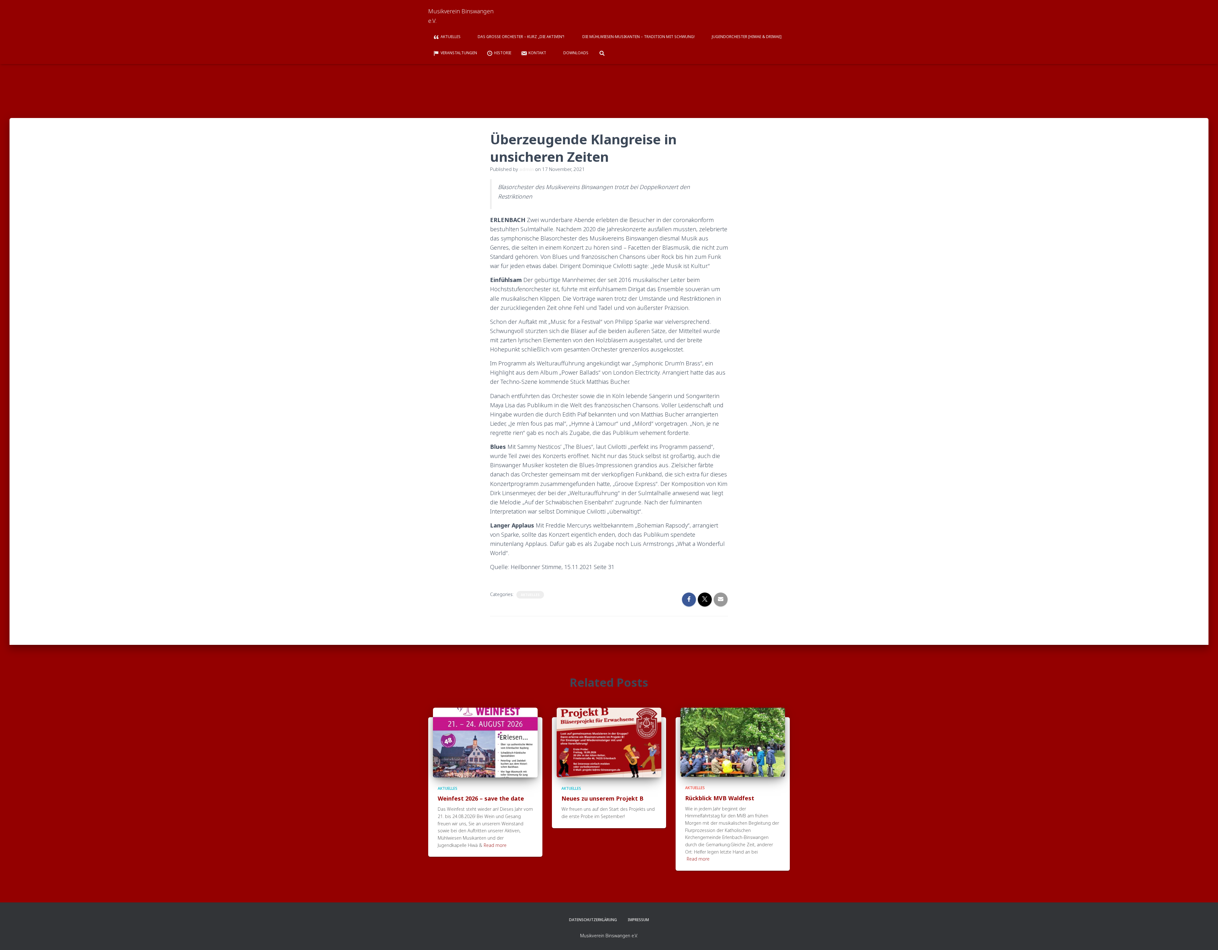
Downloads (575, 53)
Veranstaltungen (459, 53)
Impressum (638, 919)
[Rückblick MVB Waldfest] (732, 742)
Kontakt (537, 53)
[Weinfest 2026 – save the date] (485, 742)
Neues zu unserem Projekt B (602, 798)
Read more (495, 845)
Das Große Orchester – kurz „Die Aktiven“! (521, 36)
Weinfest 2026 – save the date (481, 798)
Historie (502, 53)
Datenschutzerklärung (593, 919)
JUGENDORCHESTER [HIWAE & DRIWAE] (747, 36)
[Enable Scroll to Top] (1205, 937)
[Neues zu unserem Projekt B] (609, 742)
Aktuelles (451, 36)
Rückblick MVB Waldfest (719, 798)
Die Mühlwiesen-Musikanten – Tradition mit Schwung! (638, 36)
